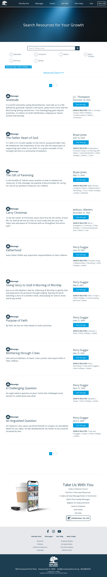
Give (91, 3)
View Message (81, 104)
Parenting (77, 190)
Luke (87, 230)
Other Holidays (85, 113)
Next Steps (79, 3)
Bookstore (40, 541)
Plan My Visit (24, 3)
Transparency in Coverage (53, 571)
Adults (89, 115)
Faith (90, 110)
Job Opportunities (66, 544)
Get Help (64, 3)
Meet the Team (67, 550)
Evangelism (77, 225)
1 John (90, 155)
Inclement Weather (67, 541)
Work (90, 223)
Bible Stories (93, 186)
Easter (75, 401)
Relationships (94, 188)
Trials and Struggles (91, 366)
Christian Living (79, 151)
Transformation (79, 115)
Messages (39, 3)
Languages (40, 550)
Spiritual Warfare (87, 153)
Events (52, 3)
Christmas (88, 225)
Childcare (40, 544)
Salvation (91, 398)
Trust (85, 190)
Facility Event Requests (40, 547)
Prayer (96, 295)
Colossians (77, 117)
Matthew (84, 193)
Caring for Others (80, 188)
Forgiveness (92, 148)
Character (92, 331)
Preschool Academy (67, 547)
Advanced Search (52, 72)
